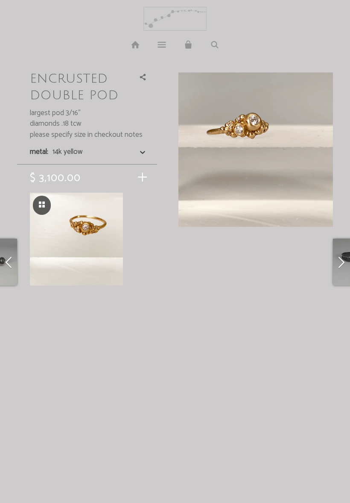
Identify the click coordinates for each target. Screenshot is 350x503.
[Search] (215, 45)
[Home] (135, 45)
